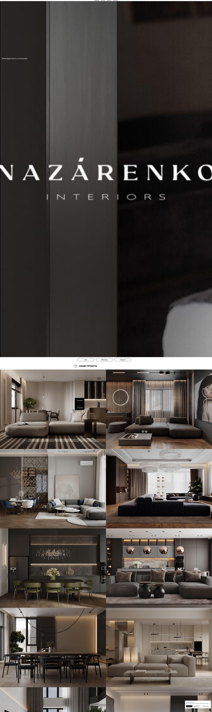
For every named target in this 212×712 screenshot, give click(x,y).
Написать (109, 0)
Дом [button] (53, 569)
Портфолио (96, 0)
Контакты (103, 0)
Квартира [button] (53, 410)
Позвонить (115, 0)
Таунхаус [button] (159, 410)
